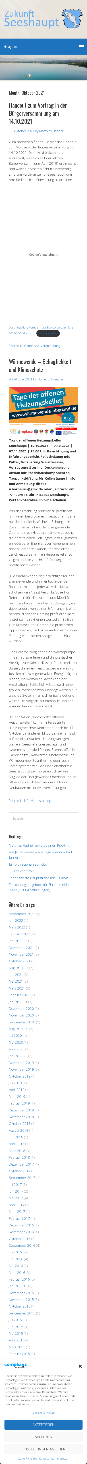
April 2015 (17, 1340)
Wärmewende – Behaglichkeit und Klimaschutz (40, 365)
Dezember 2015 (21, 1293)
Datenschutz (46, 1458)
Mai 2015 (16, 1333)
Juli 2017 (15, 1184)
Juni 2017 (16, 1191)
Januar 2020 (18, 1056)
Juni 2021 (16, 974)
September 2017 (22, 1177)
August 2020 (18, 1029)
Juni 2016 (16, 1259)
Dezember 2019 (21, 1062)
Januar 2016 (18, 1286)
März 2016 (17, 1272)
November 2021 (21, 954)
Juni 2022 (16, 920)
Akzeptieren (44, 1424)
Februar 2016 (19, 1279)
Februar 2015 (19, 1353)
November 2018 (21, 1117)
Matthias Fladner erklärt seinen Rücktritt (39, 845)
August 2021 (18, 968)
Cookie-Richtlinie (27, 1458)
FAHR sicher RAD (21, 871)
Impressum (63, 1458)
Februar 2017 (19, 1218)
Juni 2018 (16, 1137)
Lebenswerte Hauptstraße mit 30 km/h (38, 878)
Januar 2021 (18, 1002)
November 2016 (21, 1232)
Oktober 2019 (20, 1076)
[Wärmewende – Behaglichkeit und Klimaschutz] (43, 435)
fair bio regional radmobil (28, 864)
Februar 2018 (19, 1157)
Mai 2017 (16, 1198)
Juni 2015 (16, 1326)
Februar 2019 (19, 1103)
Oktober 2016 (20, 1238)
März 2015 (17, 1347)
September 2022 (22, 914)
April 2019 (17, 1089)
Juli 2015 (15, 1320)
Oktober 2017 (20, 1171)
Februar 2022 (19, 934)
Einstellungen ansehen (44, 1449)
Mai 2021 (16, 981)
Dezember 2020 (21, 1008)
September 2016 (22, 1245)
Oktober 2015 (20, 1306)
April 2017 (17, 1205)
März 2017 (17, 1211)
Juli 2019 (15, 1083)
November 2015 (21, 1299)
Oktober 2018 (20, 1123)
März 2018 (17, 1150)
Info (26, 801)
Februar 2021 (19, 995)
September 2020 (22, 1022)
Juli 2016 (15, 1252)
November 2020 (21, 1015)
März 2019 (17, 1096)
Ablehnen (43, 1437)
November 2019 (21, 1069)
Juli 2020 (15, 1035)
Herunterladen (48, 333)
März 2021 (17, 988)
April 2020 (17, 1049)
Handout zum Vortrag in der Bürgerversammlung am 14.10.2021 (38, 113)
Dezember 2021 (21, 947)
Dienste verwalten (44, 1413)
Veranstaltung (50, 346)
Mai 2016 (16, 1265)
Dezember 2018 (21, 1110)
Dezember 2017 (21, 1164)
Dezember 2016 (21, 1225)
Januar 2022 (18, 940)
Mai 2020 (16, 1042)
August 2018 (18, 1130)
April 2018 (17, 1144)
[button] (80, 1366)
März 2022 (17, 927)
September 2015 (22, 1313)
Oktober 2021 (20, 961)
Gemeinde (31, 346)
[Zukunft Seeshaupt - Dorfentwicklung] (43, 24)
